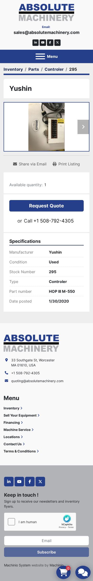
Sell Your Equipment (20, 415)
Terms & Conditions (20, 451)
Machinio (56, 565)
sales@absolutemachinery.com (46, 32)
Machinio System (17, 565)
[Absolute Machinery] (31, 343)
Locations (12, 437)
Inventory (11, 408)
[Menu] (40, 56)
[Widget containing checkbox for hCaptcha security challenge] (40, 522)
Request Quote (46, 206)
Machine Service (17, 430)
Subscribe (46, 552)
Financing (12, 422)
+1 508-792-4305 (53, 221)
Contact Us (13, 444)
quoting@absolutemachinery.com (37, 381)
